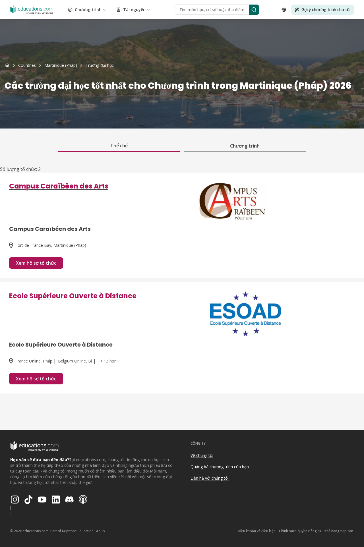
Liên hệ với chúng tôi (210, 478)
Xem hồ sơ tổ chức (36, 263)
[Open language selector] (284, 10)
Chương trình (88, 9)
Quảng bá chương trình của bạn (220, 466)
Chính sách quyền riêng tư (300, 531)
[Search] (254, 10)
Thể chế (119, 145)
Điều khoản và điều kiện (257, 531)
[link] (100, 65)
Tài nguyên (134, 9)
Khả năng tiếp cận (338, 531)
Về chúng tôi (202, 455)
